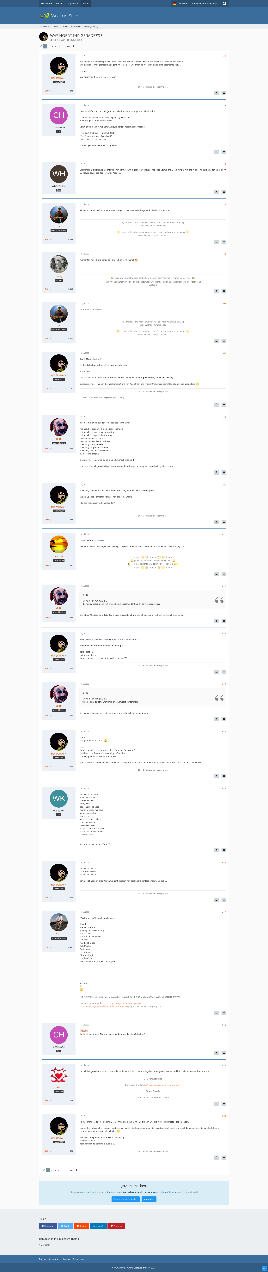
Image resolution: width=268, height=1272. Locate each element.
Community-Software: (134, 1267)
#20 (224, 1115)
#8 (224, 416)
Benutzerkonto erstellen (125, 1199)
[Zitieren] (224, 93)
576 (68, 46)
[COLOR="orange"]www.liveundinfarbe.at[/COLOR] (104, 1006)
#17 (224, 912)
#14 (224, 731)
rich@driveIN (59, 39)
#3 (224, 163)
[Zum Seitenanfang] (264, 1268)
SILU (84, 1030)
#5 (224, 254)
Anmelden (149, 1199)
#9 (224, 484)
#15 (224, 788)
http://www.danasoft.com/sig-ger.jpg (160, 1084)
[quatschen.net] (134, 15)
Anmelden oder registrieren (205, 3)
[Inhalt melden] (216, 93)
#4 (224, 204)
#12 (224, 633)
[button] (180, 3)
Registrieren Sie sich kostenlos (139, 1192)
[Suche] (224, 3)
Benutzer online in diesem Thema (59, 1238)
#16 (224, 862)
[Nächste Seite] (74, 46)
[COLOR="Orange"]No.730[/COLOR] (121, 1003)
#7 (224, 353)
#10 (224, 534)
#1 (224, 55)
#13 (224, 684)
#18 (224, 1024)
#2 (224, 105)
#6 (224, 303)
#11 (224, 586)
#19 (224, 1065)
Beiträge (48, 91)
